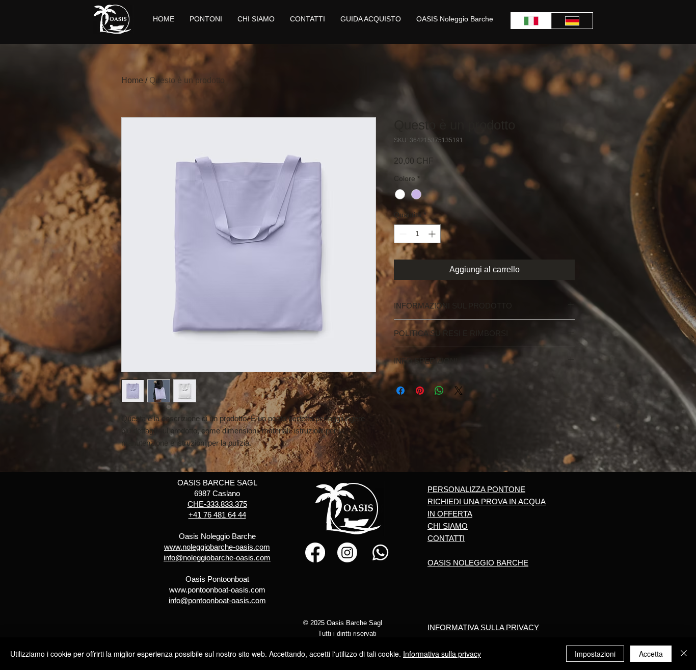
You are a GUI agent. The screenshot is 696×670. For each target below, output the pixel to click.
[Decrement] (401, 234)
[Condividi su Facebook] (400, 390)
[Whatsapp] (380, 552)
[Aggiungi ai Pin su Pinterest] (420, 390)
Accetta (651, 654)
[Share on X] (458, 390)
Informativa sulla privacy (442, 654)
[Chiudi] (684, 654)
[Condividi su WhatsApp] (439, 390)
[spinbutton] (417, 234)
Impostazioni (595, 654)
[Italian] (531, 21)
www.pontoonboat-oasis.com (217, 589)
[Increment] (432, 234)
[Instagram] (347, 552)
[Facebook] (315, 552)
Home (132, 80)
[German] (572, 21)
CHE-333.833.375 (217, 504)
